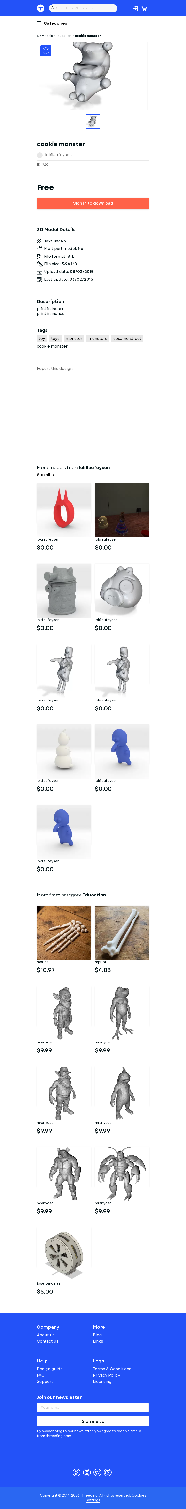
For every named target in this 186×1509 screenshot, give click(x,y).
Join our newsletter (59, 1397)
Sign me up (93, 1421)
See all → (45, 475)
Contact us (48, 1341)
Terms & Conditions (112, 1369)
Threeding (41, 8)
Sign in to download (93, 203)
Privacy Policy (106, 1375)
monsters (97, 338)
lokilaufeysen (58, 154)
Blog (97, 1335)
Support (45, 1381)
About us (46, 1335)
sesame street (127, 338)
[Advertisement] (93, 417)
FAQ (41, 1375)
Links (98, 1341)
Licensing (102, 1381)
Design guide (50, 1369)
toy (42, 338)
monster (74, 338)
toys (55, 338)
